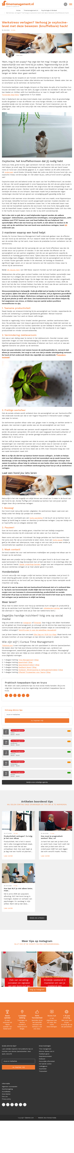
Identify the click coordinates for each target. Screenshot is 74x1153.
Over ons (5, 1096)
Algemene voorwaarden (9, 1086)
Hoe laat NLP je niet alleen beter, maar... (18, 889)
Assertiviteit (42, 1069)
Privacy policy (6, 1099)
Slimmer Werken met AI (46, 1051)
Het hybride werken (45, 1064)
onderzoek (9, 172)
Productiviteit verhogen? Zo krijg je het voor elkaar (18, 837)
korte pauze (58, 540)
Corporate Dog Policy (10, 95)
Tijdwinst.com (29, 1117)
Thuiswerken (43, 1071)
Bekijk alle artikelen (37, 918)
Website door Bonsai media (47, 1117)
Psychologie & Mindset (49, 10)
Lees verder (8, 856)
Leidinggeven (43, 1066)
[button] (19, 969)
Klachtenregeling (7, 1089)
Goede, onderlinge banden (30, 564)
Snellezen (42, 1059)
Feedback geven (44, 1054)
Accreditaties (6, 1091)
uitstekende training (52, 608)
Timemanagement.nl (31, 10)
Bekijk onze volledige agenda (37, 782)
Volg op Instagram (37, 990)
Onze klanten (6, 1094)
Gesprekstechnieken (45, 1056)
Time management (45, 1049)
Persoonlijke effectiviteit (47, 1061)
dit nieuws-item (13, 270)
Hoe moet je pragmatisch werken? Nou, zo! (52, 837)
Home (18, 10)
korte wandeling (36, 518)
